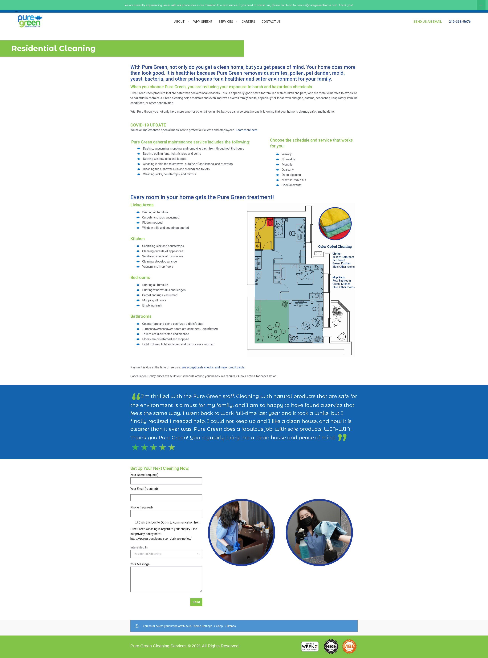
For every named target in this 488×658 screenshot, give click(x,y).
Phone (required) (141, 507)
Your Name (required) (144, 475)
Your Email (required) (144, 489)
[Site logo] (16, 11)
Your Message (140, 564)
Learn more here (247, 130)
